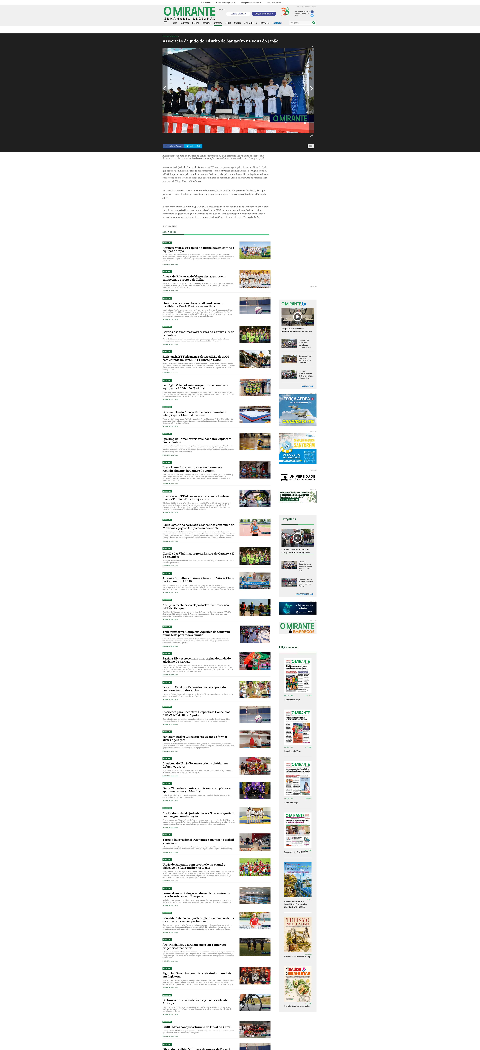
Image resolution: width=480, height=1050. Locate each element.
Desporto (166, 264)
